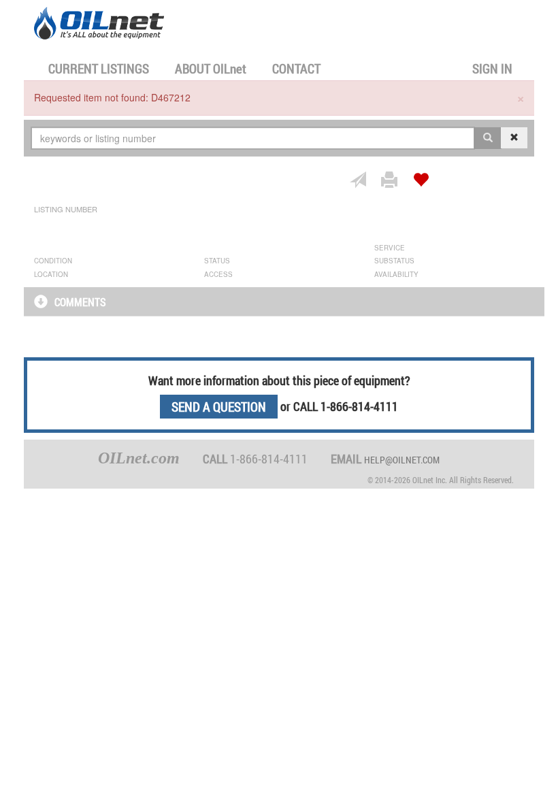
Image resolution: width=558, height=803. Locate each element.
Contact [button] (296, 68)
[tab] (284, 301)
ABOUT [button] (210, 68)
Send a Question (218, 406)
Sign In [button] (492, 68)
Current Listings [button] (98, 68)
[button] (44, 303)
